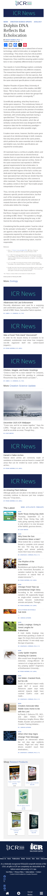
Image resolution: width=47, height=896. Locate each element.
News (9, 859)
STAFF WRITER (10, 433)
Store (37, 859)
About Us (3, 859)
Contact (38, 872)
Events (28, 859)
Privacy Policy (19, 872)
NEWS (5, 22)
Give (33, 859)
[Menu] (41, 893)
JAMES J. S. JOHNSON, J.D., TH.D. (15, 313)
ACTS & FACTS (30, 507)
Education (44, 859)
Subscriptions (30, 872)
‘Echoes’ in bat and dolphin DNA (19, 250)
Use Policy (9, 872)
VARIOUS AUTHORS (25, 618)
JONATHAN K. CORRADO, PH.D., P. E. (30, 554)
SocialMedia (30, 893)
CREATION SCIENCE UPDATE (21, 22)
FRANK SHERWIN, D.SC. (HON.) (14, 348)
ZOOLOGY (38, 22)
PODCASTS (40, 507)
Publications (16, 859)
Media (23, 859)
